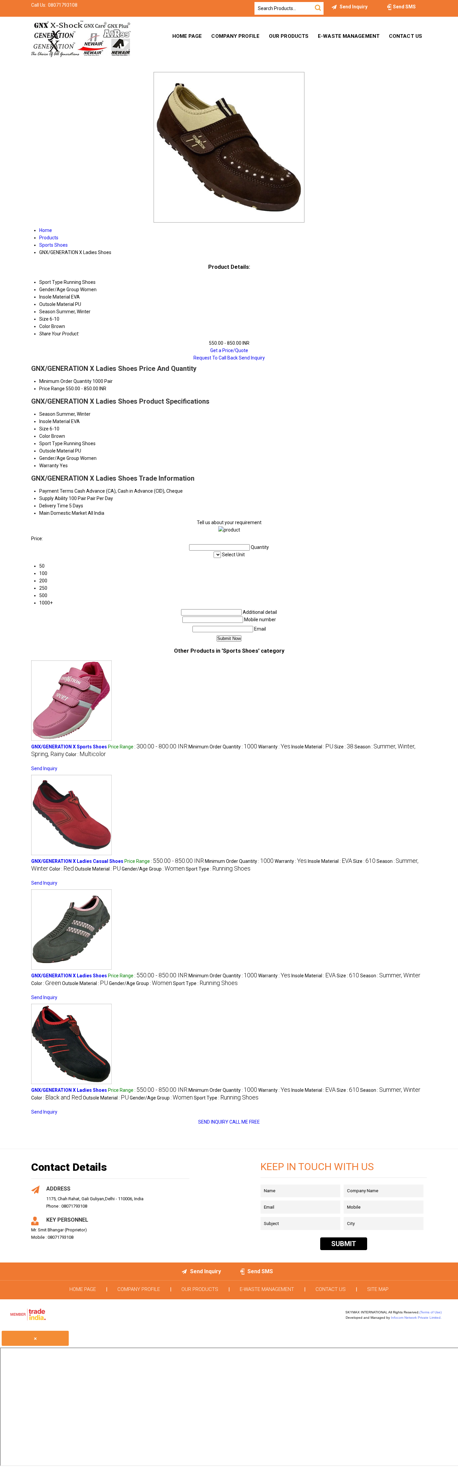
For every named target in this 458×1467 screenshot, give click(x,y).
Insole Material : (312, 746)
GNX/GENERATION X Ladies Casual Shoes (77, 861)
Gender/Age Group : (153, 869)
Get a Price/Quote (229, 350)
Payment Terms (56, 491)
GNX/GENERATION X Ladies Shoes (69, 975)
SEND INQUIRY (213, 1122)
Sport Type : (218, 869)
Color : (85, 754)
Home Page (187, 36)
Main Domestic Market (63, 513)
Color (44, 436)
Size (44, 428)
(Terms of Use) (430, 1312)
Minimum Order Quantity (65, 381)
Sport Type (51, 443)
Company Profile (235, 36)
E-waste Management (349, 36)
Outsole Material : (98, 869)
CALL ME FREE (244, 1122)
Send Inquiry (252, 357)
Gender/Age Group (59, 458)
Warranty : (274, 746)
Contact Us (405, 36)
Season (47, 414)
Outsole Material (56, 451)
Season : (390, 975)
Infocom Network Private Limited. (416, 1317)
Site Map (378, 1289)
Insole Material (54, 421)
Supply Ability (53, 498)
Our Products (288, 36)
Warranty (49, 465)
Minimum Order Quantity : (222, 746)
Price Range (52, 388)
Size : (343, 746)
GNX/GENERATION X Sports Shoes (69, 746)
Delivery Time (53, 505)
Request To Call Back (215, 357)
